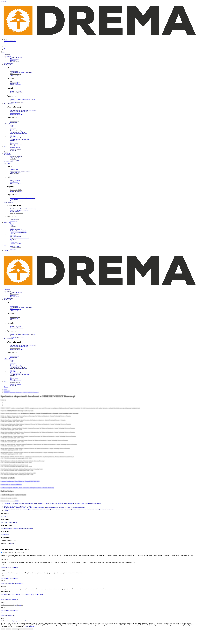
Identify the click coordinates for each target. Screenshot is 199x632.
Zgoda (4, 552)
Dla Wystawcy (7, 64)
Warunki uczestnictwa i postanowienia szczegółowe (22, 99)
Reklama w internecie (15, 84)
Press (5, 146)
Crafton (12, 543)
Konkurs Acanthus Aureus (16, 92)
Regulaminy (52, 503)
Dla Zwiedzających (8, 103)
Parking (12, 129)
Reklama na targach (15, 82)
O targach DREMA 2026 (16, 57)
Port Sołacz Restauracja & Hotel (18, 132)
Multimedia (13, 60)
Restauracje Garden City (16, 130)
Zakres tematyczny (14, 59)
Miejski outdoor (14, 83)
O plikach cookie (19, 552)
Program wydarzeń (8, 63)
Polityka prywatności (29, 626)
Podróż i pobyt (7, 123)
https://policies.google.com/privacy (9, 567)
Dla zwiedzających (14, 121)
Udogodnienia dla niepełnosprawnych (19, 139)
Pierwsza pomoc (14, 143)
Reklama (30, 503)
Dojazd (12, 125)
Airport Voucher (102, 509)
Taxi (11, 142)
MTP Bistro (13, 136)
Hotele (11, 126)
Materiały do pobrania (15, 149)
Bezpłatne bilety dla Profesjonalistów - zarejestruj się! (23, 110)
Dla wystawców (14, 100)
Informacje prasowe (15, 147)
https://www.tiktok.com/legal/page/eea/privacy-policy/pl (14, 620)
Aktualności (7, 54)
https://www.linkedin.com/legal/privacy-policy (12, 583)
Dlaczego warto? (14, 71)
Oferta (26, 503)
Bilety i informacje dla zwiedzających (19, 111)
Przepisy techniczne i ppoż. (16, 102)
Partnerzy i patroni (14, 61)
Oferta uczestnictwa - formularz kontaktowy (21, 72)
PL (4, 42)
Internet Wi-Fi (13, 140)
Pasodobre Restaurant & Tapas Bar (18, 133)
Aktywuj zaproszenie (15, 113)
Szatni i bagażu (13, 122)
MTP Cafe (12, 135)
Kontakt (6, 152)
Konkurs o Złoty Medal (16, 91)
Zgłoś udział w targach (15, 74)
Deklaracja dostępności (15, 145)
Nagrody (35, 503)
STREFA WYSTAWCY (10, 41)
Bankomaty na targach (15, 138)
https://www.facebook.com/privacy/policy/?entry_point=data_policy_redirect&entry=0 (22, 594)
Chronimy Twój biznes (43, 503)
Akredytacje (13, 150)
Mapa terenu (13, 128)
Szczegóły (10, 552)
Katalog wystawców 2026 (16, 114)
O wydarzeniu (7, 56)
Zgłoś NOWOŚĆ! (14, 75)
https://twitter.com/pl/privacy (8, 615)
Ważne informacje (69, 503)
